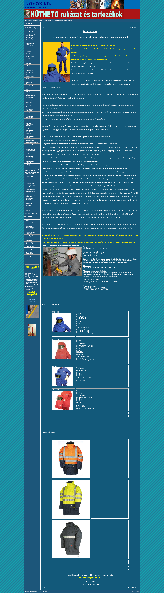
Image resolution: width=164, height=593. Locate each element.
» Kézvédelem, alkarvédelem (28, 48)
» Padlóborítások (29, 176)
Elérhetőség (70, 20)
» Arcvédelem (28, 63)
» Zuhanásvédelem (29, 97)
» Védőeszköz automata (30, 31)
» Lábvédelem (28, 51)
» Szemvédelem (28, 61)
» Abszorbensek (28, 240)
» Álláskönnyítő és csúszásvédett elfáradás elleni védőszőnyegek (28, 39)
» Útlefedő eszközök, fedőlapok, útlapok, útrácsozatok (29, 232)
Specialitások (50, 20)
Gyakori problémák (58, 20)
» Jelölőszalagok (28, 178)
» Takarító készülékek (30, 144)
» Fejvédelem (28, 58)
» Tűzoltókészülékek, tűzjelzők (29, 137)
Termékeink (35, 20)
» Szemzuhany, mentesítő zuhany (29, 120)
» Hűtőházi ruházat (29, 76)
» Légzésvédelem (28, 53)
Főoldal (26, 20)
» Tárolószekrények (29, 246)
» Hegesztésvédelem (29, 56)
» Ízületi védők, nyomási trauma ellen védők (28, 124)
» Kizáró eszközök (29, 133)
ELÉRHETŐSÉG (134, 27)
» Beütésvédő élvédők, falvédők (29, 192)
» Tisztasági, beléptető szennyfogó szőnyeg (29, 150)
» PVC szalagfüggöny (30, 189)
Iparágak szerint (43, 20)
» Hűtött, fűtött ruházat (30, 68)
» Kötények (27, 89)
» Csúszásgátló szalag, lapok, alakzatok (29, 34)
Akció (65, 20)
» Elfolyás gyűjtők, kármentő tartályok (29, 243)
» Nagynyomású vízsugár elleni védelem (28, 105)
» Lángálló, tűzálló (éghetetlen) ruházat (29, 73)
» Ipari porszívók (29, 147)
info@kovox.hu (33, 591)
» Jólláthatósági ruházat (28, 83)
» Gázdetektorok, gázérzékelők (28, 113)
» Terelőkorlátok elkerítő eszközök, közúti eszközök (29, 227)
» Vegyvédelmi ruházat (30, 70)
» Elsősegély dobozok (29, 128)
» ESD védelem (28, 91)
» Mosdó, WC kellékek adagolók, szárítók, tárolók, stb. (29, 161)
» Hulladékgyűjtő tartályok (28, 165)
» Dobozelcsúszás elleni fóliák (28, 199)
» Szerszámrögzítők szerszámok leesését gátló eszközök (29, 101)
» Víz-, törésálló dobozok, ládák (28, 253)
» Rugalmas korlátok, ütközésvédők (29, 195)
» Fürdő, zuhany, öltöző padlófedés (30, 153)
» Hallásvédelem (28, 65)
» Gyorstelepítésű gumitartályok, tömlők (28, 237)
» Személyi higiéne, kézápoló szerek (28, 117)
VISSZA (44, 27)
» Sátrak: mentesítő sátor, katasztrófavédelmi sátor (29, 222)
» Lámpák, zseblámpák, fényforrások (28, 256)
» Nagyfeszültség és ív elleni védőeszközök (29, 94)
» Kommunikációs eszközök (28, 131)
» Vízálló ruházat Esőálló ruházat (28, 79)
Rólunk (31, 20)
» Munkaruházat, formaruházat (28, 110)
